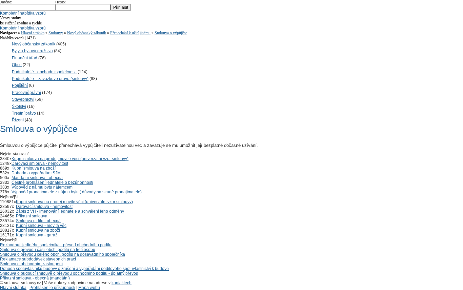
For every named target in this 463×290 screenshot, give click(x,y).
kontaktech (122, 283)
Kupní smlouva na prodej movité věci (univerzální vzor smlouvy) (70, 158)
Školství (19, 106)
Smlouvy (55, 33)
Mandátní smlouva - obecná (37, 177)
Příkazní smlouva (31, 216)
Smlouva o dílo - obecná (38, 220)
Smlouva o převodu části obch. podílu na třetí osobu (47, 249)
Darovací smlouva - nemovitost (40, 163)
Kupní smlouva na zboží (34, 168)
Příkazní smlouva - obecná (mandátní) (35, 278)
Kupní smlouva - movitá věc (41, 225)
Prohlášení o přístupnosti (52, 287)
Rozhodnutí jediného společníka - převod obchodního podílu (56, 245)
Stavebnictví (23, 99)
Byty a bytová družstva (32, 51)
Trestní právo (24, 113)
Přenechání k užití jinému (130, 33)
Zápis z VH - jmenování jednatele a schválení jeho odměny (70, 211)
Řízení (18, 120)
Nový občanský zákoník (86, 33)
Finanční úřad (24, 58)
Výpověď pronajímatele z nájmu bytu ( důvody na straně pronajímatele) (77, 192)
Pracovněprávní (26, 92)
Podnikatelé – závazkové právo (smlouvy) (50, 78)
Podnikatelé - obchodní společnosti (44, 72)
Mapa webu (89, 287)
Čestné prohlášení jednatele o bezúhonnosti (52, 182)
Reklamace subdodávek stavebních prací (38, 259)
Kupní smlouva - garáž (36, 235)
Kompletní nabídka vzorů (23, 13)
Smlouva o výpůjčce (171, 33)
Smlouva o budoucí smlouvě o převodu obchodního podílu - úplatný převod (69, 273)
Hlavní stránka (32, 33)
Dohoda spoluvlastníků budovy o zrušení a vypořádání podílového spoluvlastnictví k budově (84, 268)
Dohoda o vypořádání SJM (36, 173)
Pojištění (20, 85)
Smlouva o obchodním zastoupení (31, 264)
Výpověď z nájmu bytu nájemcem (42, 187)
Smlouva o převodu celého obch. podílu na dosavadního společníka (62, 254)
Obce (17, 64)
